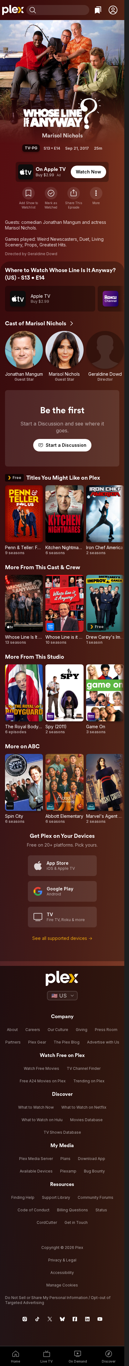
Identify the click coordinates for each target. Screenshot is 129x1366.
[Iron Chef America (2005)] (105, 520)
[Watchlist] (98, 10)
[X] (50, 1319)
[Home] (13, 10)
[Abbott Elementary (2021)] (64, 789)
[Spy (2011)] (64, 699)
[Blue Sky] (62, 1319)
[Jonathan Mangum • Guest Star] (24, 356)
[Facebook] (75, 1319)
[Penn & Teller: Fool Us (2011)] (24, 520)
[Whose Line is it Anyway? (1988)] (64, 610)
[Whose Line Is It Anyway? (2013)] (24, 610)
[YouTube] (100, 1319)
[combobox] (63, 10)
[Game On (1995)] (105, 699)
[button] (113, 10)
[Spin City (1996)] (24, 789)
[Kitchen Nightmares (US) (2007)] (64, 520)
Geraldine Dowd (42, 253)
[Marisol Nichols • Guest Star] (64, 356)
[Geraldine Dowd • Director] (105, 356)
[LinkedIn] (87, 1319)
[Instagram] (24, 1319)
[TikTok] (37, 1319)
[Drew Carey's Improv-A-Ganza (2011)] (105, 610)
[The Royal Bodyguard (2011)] (24, 699)
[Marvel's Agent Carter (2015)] (105, 789)
